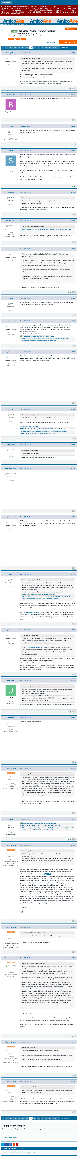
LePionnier (10, 717)
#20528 (73, 126)
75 (75, 28)
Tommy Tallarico (14, 36)
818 (15, 47)
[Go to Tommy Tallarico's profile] (6, 30)
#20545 (73, 819)
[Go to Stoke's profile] (11, 160)
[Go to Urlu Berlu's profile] (11, 690)
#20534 (73, 321)
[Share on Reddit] (14, 1144)
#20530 (73, 192)
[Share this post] (69, 52)
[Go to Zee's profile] (11, 254)
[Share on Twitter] (2, 1144)
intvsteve (11, 409)
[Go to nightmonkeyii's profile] (10, 326)
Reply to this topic (69, 42)
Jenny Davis (11, 444)
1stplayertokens (15, 1152)
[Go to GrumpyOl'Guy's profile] (10, 58)
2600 (1, 24)
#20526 (73, 52)
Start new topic (51, 42)
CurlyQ (10, 819)
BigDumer (30, 1152)
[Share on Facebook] (5, 1144)
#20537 (73, 444)
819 (19, 47)
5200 (5, 24)
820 (23, 47)
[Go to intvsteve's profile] (11, 415)
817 (11, 47)
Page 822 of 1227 (65, 47)
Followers (69, 29)
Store (26, 24)
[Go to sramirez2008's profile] (10, 226)
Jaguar (17, 24)
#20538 (73, 468)
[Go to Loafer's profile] (10, 304)
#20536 (73, 409)
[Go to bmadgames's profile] (11, 104)
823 (34, 47)
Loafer (11, 298)
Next (54, 47)
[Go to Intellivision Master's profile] (10, 474)
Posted (25, 52)
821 (27, 47)
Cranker (23, 1152)
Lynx (13, 24)
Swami (11, 126)
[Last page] (58, 47)
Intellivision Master (10, 468)
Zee (11, 249)
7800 (9, 24)
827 (50, 47)
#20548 (73, 958)
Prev (7, 47)
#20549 (73, 1042)
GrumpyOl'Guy (11, 53)
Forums (22, 24)
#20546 (73, 845)
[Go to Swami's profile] (10, 132)
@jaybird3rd (47, 874)
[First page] (3, 47)
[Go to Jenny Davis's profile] (11, 450)
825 (42, 47)
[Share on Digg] (8, 1144)
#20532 (73, 249)
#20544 (73, 768)
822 (31, 47)
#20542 (73, 680)
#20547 (73, 927)
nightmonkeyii (11, 321)
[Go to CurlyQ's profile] (10, 825)
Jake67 (10, 574)
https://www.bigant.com (33, 612)
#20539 (73, 517)
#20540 (73, 574)
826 (46, 47)
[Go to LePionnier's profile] (10, 723)
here (62, 12)
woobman (11, 192)
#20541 (73, 630)
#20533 (73, 298)
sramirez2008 (10, 220)
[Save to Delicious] (11, 1144)
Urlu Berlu (10, 680)
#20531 (73, 220)
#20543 (73, 717)
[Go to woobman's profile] (10, 198)
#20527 (73, 94)
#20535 (73, 352)
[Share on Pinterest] (17, 1144)
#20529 (73, 150)
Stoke (11, 150)
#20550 (73, 1081)
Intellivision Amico (38, 36)
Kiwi (35, 1152)
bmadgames (11, 94)
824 (38, 47)
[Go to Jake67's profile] (10, 580)
